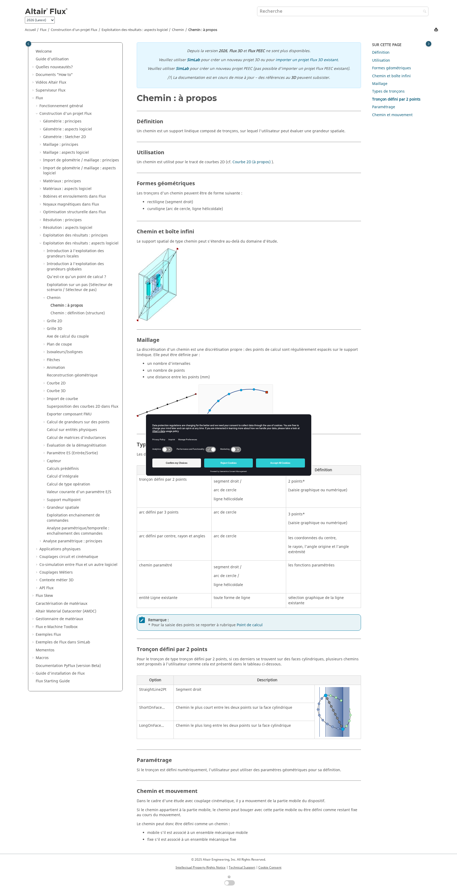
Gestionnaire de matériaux (59, 619)
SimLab (193, 60)
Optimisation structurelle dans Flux (74, 212)
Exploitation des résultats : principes (75, 235)
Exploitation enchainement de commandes (73, 517)
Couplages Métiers (56, 572)
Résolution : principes (62, 220)
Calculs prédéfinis (63, 468)
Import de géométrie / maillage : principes (81, 160)
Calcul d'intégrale (63, 476)
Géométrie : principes (62, 121)
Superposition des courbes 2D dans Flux (82, 406)
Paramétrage (383, 107)
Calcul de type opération (68, 484)
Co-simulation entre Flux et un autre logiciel (78, 564)
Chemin (178, 30)
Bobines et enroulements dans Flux (74, 196)
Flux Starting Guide (53, 681)
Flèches (53, 360)
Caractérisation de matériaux (61, 603)
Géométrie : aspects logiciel (67, 129)
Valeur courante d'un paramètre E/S (79, 492)
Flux (43, 30)
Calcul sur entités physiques (72, 430)
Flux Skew (44, 595)
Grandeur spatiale (63, 507)
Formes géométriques (391, 68)
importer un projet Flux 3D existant (307, 60)
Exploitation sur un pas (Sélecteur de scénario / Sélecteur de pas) (79, 287)
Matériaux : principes (62, 181)
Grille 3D (54, 329)
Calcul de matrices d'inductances (76, 438)
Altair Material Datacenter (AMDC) (66, 611)
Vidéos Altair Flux (51, 82)
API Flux (46, 588)
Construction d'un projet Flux (74, 30)
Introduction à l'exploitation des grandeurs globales (75, 266)
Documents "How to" (54, 75)
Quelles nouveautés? (54, 67)
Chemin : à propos (202, 30)
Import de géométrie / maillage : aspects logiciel (79, 170)
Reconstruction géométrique (72, 375)
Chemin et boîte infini (391, 76)
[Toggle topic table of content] (428, 44)
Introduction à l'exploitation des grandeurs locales (75, 253)
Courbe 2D (56, 383)
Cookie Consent (269, 867)
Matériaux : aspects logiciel (67, 189)
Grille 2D (54, 321)
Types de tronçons (388, 91)
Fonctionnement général (61, 106)
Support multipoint (64, 500)
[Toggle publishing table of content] (28, 44)
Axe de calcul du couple (68, 336)
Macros (42, 658)
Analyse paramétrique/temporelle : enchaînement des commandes (78, 530)
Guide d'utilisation (52, 59)
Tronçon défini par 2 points (396, 99)
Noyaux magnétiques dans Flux (71, 204)
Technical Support (242, 867)
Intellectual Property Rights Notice (201, 867)
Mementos (45, 650)
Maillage (379, 84)
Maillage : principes (60, 144)
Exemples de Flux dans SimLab (63, 642)
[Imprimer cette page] (437, 30)
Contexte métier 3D (56, 580)
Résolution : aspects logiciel (67, 227)
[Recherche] (423, 12)
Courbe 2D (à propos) (251, 162)
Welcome (44, 51)
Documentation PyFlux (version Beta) (68, 666)
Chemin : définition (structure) (78, 313)
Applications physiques (60, 549)
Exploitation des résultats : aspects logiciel (135, 30)
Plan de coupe (59, 344)
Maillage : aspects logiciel (66, 152)
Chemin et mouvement (392, 115)
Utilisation (381, 60)
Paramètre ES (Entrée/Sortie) (72, 453)
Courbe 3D (56, 391)
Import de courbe (62, 399)
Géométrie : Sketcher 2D (64, 137)
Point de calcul (250, 625)
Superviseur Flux (50, 90)
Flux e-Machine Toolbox (56, 627)
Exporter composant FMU (69, 414)
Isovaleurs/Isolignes (65, 352)
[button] (33, 51)
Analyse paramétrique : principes (72, 541)
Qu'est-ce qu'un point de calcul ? (76, 277)
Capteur (54, 461)
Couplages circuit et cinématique (68, 557)
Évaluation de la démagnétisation (76, 445)
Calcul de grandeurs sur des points (78, 422)
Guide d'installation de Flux (60, 673)
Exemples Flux (48, 634)
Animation (56, 367)
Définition (381, 52)
